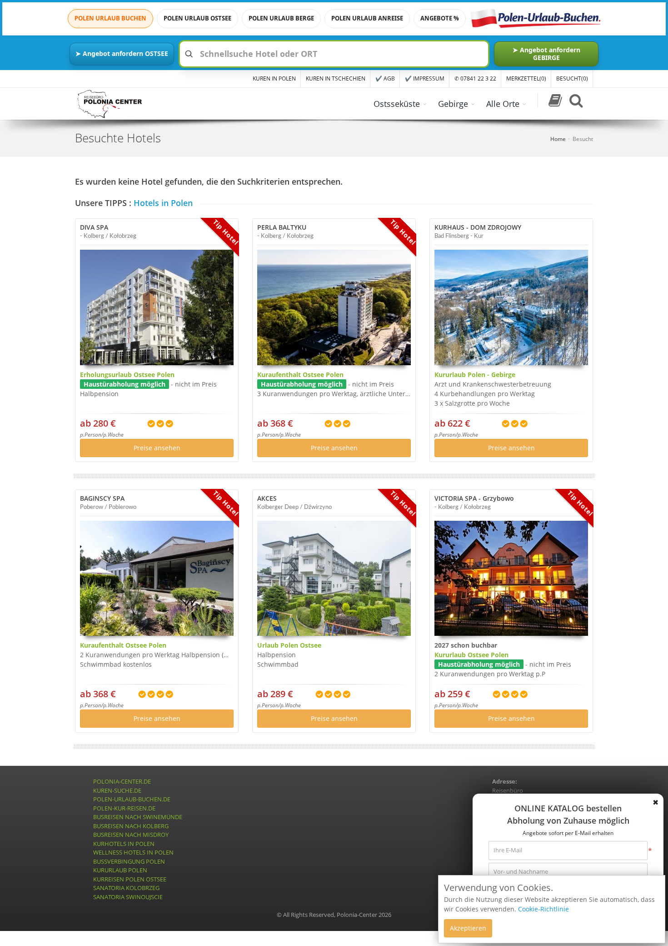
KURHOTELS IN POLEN (124, 844)
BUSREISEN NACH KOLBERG (131, 826)
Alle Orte (502, 103)
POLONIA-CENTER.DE (122, 781)
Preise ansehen (157, 447)
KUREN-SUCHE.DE (117, 790)
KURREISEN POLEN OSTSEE (129, 879)
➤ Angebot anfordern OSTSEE (121, 53)
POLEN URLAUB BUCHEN (110, 18)
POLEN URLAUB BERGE (281, 18)
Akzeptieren (468, 928)
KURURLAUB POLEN (120, 870)
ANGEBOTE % (439, 18)
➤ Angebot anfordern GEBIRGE (546, 53)
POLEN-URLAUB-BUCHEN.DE (131, 799)
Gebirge (453, 103)
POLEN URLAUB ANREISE (367, 18)
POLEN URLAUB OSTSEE (197, 18)
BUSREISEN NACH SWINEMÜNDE (137, 817)
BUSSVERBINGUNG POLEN (129, 861)
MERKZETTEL (526, 78)
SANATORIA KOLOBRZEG (126, 888)
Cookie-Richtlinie (543, 909)
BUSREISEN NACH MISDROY (131, 834)
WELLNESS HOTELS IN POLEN (133, 852)
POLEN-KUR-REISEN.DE (124, 808)
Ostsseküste (397, 103)
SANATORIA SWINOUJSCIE (128, 897)
